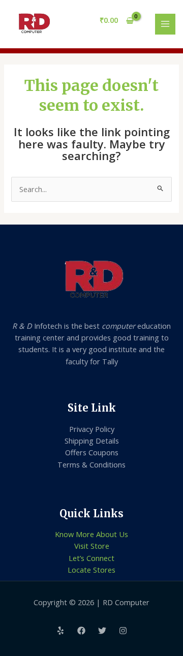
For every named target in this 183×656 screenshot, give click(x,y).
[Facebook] (81, 631)
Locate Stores (91, 570)
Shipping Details (92, 440)
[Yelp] (60, 631)
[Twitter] (102, 631)
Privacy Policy (91, 429)
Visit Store (91, 546)
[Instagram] (123, 631)
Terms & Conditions (91, 464)
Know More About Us (91, 534)
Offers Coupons (91, 452)
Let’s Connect (91, 558)
